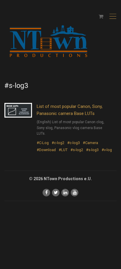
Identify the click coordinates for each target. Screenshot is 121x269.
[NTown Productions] (48, 41)
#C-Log (43, 143)
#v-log (107, 150)
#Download (46, 150)
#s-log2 (76, 150)
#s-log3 (92, 150)
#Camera (90, 143)
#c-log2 (58, 143)
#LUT (63, 150)
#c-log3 (73, 143)
